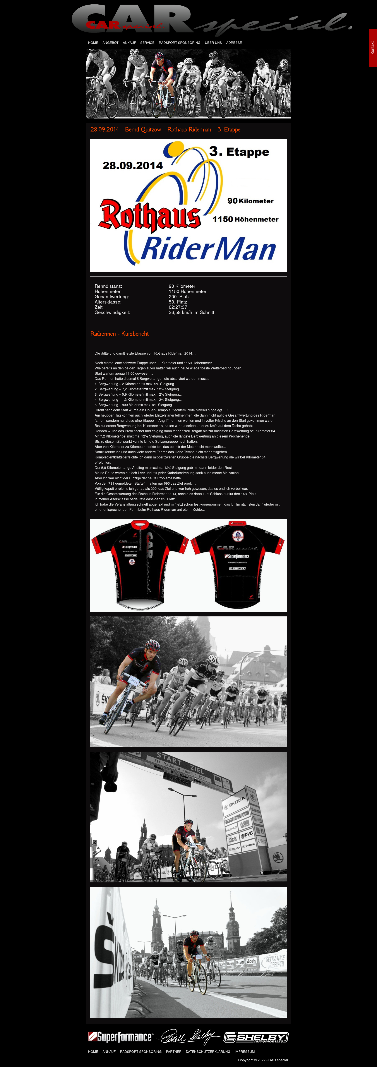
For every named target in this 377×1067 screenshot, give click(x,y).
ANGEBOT (110, 42)
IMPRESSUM (245, 1051)
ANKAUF (129, 42)
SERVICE (147, 42)
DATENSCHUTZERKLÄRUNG (208, 1051)
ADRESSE (234, 42)
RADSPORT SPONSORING (179, 42)
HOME (93, 42)
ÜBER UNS (213, 42)
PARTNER (174, 1051)
